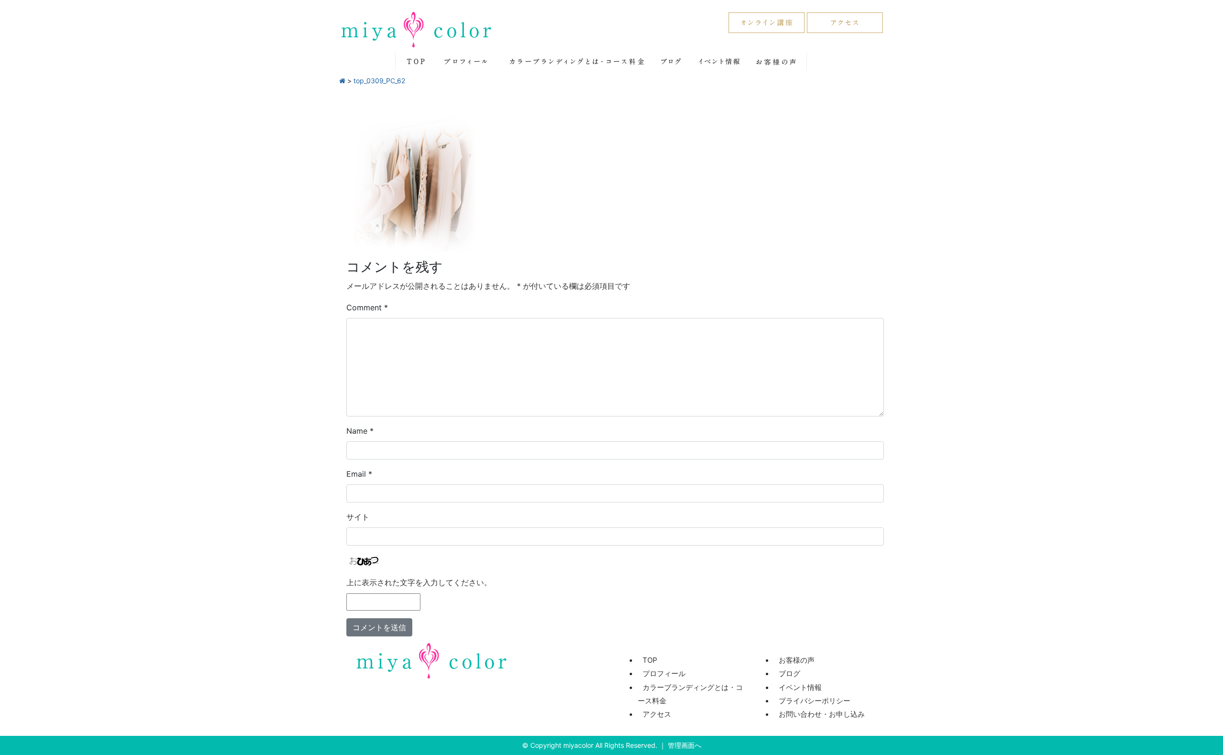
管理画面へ (684, 745)
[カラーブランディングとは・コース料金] (574, 61)
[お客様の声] (776, 61)
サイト (357, 517)
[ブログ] (671, 61)
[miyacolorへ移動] (342, 81)
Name (360, 431)
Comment (367, 307)
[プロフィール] (465, 61)
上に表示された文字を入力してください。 (419, 582)
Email (359, 474)
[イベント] (719, 61)
